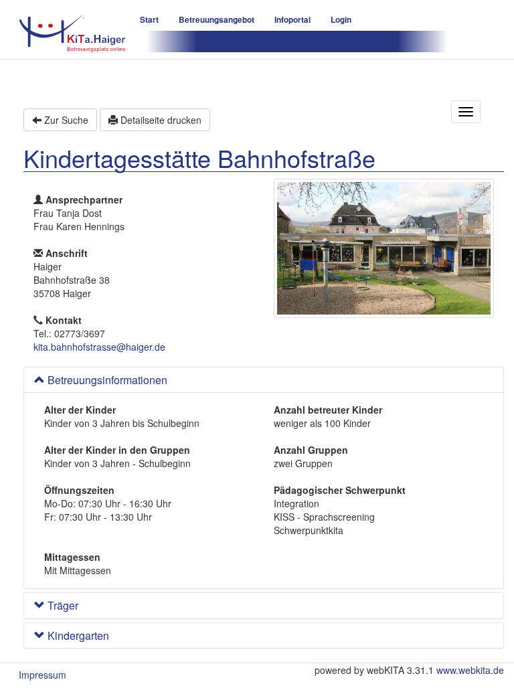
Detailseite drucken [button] (159, 119)
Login (341, 19)
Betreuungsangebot (216, 19)
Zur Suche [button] (64, 119)
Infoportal (292, 19)
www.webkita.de (470, 670)
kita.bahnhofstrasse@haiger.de (99, 346)
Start (149, 19)
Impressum (42, 674)
